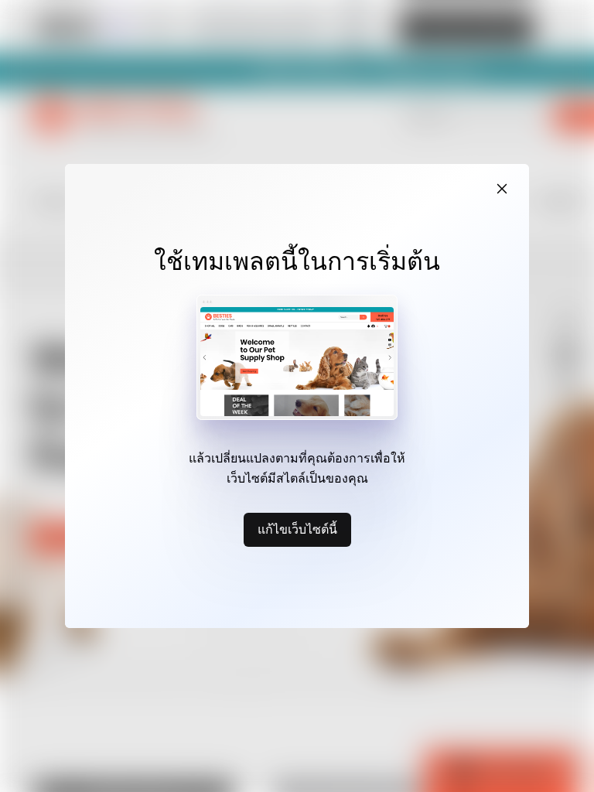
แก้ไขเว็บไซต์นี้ (297, 529)
